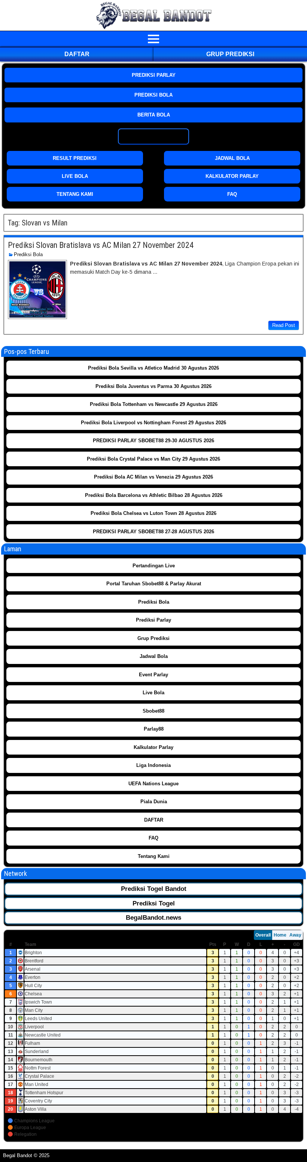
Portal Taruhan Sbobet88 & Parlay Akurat (153, 583)
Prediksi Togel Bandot (153, 888)
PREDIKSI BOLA (153, 95)
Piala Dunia (153, 801)
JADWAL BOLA (232, 158)
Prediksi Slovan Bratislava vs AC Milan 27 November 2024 (101, 245)
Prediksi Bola (28, 254)
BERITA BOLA (153, 115)
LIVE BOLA (75, 176)
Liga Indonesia (153, 765)
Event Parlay (153, 674)
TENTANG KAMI (75, 194)
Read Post (283, 325)
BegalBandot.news (153, 917)
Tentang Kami (154, 856)
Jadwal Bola (154, 656)
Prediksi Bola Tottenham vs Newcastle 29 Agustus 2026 (154, 404)
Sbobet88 (153, 711)
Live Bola (153, 692)
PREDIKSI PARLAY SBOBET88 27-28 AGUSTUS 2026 (153, 531)
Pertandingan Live (154, 565)
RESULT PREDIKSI (75, 158)
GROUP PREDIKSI (154, 136)
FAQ (232, 194)
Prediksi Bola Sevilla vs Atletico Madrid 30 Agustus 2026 (153, 368)
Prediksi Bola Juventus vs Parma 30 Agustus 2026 (153, 386)
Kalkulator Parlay (153, 747)
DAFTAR (76, 54)
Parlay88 (154, 729)
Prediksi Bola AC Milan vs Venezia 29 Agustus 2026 (153, 477)
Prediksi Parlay (153, 620)
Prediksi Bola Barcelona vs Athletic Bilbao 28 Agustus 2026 (153, 495)
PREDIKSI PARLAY (154, 75)
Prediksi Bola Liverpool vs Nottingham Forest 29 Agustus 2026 (153, 422)
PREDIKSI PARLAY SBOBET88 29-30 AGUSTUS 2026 (153, 440)
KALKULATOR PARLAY (232, 176)
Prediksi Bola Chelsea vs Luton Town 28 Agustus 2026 (153, 513)
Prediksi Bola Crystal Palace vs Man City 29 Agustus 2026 (153, 459)
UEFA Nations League (153, 783)
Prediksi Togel (154, 903)
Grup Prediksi (230, 54)
